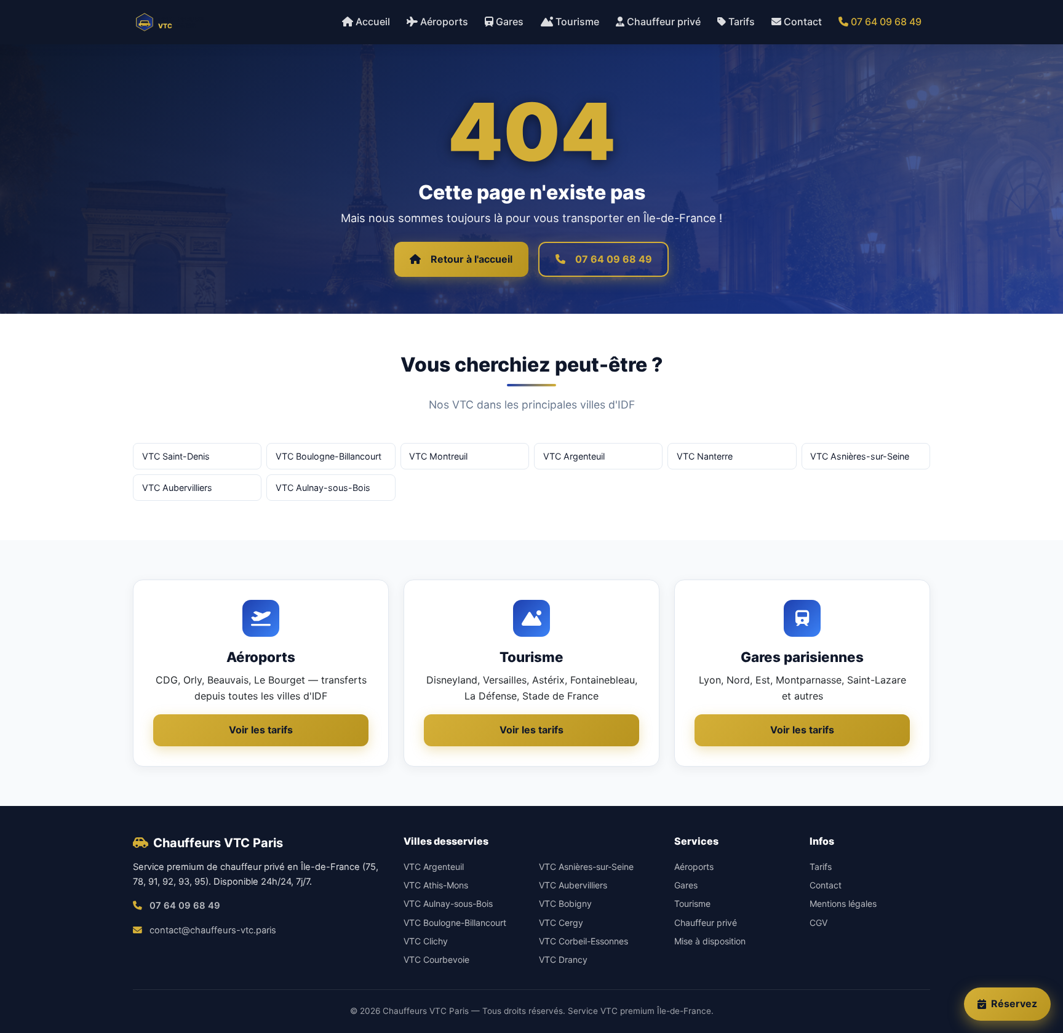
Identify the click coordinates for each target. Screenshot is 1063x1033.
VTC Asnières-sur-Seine (859, 456)
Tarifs (741, 21)
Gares (510, 21)
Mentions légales (843, 903)
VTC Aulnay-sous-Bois (323, 487)
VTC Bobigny (565, 903)
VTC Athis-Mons (436, 885)
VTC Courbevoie (436, 959)
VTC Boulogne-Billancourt (328, 456)
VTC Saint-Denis (176, 456)
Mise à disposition (710, 941)
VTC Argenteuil (574, 456)
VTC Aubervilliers (177, 487)
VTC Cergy (561, 922)
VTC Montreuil (438, 456)
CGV (818, 922)
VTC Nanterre (705, 456)
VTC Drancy (563, 959)
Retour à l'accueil (471, 259)
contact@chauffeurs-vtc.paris (212, 930)
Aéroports (444, 21)
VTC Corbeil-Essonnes (583, 941)
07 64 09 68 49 (886, 21)
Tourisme (577, 21)
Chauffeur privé (664, 21)
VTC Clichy (426, 941)
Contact (803, 21)
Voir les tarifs (261, 730)
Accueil (373, 21)
